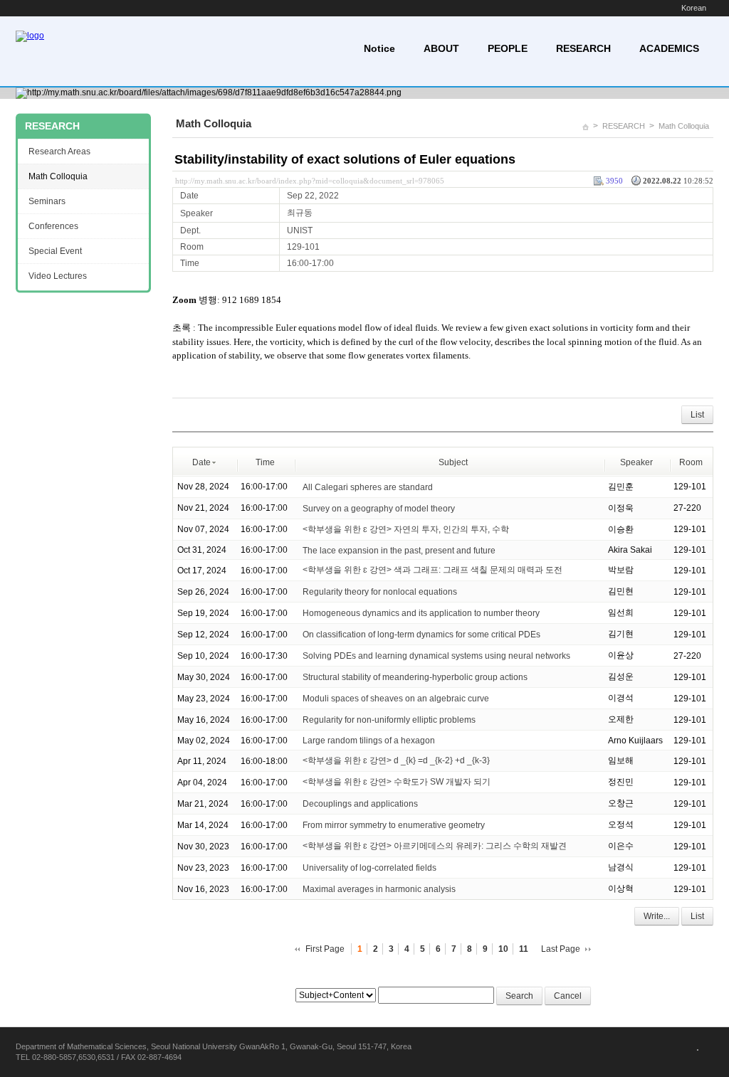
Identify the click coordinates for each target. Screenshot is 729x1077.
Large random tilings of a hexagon (369, 741)
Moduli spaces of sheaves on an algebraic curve (396, 699)
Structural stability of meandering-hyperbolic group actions (415, 677)
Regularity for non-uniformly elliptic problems (389, 720)
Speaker (636, 462)
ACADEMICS (669, 48)
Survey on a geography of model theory (380, 508)
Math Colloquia (684, 126)
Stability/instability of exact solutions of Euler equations (344, 159)
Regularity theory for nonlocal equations (380, 592)
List (697, 415)
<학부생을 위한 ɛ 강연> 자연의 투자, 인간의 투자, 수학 (406, 529)
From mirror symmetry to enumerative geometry (394, 825)
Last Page (560, 949)
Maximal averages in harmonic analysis (379, 889)
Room (691, 462)
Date (201, 462)
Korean (693, 8)
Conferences (53, 226)
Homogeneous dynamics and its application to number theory (421, 613)
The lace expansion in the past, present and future (399, 550)
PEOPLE (508, 48)
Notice (379, 48)
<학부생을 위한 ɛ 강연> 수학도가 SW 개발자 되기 (397, 782)
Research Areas (59, 151)
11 (523, 949)
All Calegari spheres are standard (368, 487)
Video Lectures (57, 276)
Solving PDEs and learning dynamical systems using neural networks (436, 656)
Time (265, 462)
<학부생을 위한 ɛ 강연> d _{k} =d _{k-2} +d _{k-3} (396, 760)
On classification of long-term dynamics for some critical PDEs (421, 635)
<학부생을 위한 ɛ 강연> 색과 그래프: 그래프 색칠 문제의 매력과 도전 (432, 570)
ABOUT (441, 48)
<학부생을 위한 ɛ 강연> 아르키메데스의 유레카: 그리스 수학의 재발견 (435, 846)
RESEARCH (583, 48)
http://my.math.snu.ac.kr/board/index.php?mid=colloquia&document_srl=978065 (309, 180)
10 (503, 949)
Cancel (568, 996)
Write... (657, 916)
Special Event (55, 251)
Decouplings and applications (360, 804)
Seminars (46, 201)
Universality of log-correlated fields (369, 868)
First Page (325, 949)
